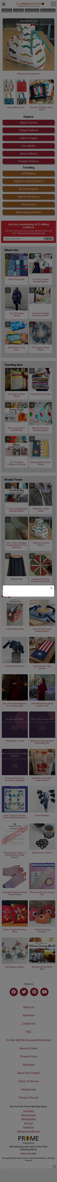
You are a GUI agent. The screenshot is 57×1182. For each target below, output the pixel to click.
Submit (28, 610)
